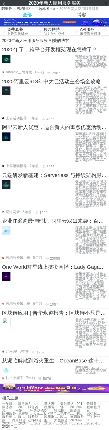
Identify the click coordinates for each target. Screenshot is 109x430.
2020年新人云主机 (81, 423)
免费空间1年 (26, 413)
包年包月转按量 (68, 413)
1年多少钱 (36, 410)
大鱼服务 (61, 420)
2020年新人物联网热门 (52, 423)
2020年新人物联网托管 (94, 423)
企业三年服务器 (39, 404)
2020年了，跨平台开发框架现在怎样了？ (49, 49)
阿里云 (6, 9)
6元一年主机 (39, 413)
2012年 (76, 407)
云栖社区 (24, 9)
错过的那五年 (62, 410)
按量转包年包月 (49, 410)
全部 (27, 14)
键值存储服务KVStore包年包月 (65, 407)
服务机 (7, 420)
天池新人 (67, 404)
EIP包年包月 (52, 413)
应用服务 (9, 413)
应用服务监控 (65, 416)
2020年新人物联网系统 (26, 423)
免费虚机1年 (7, 410)
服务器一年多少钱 (10, 407)
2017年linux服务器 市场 (81, 404)
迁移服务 (35, 420)
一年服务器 (10, 404)
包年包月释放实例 (81, 413)
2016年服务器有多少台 (23, 407)
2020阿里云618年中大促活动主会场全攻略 (51, 81)
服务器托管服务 (10, 416)
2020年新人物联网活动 (10, 426)
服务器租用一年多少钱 (36, 407)
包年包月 (93, 407)
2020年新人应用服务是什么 (68, 423)
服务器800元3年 (26, 404)
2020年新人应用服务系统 (39, 423)
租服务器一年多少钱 (52, 407)
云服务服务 (91, 410)
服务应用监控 (36, 416)
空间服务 (93, 416)
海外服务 (19, 420)
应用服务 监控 (52, 416)
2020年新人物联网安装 (91, 420)
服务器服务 (78, 410)
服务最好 (49, 420)
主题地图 (42, 9)
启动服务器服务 (94, 413)
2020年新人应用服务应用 (10, 423)
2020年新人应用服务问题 (78, 420)
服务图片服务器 (23, 416)
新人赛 (49, 404)
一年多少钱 (20, 410)
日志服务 (77, 416)
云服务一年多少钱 (94, 404)
